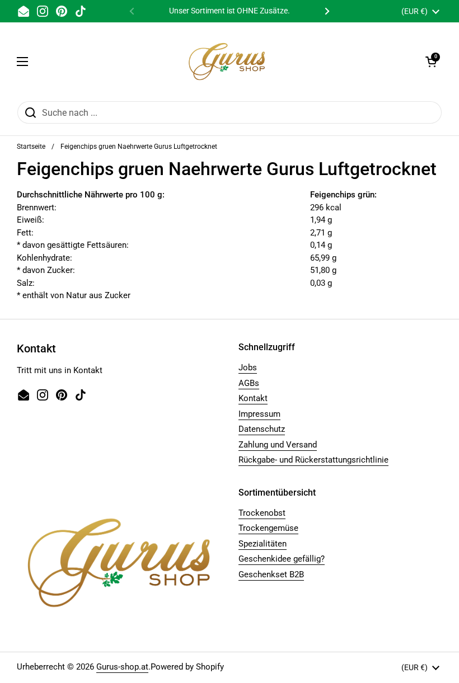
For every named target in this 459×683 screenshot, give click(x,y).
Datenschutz (261, 429)
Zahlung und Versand (277, 445)
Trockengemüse (268, 528)
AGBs (248, 383)
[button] (431, 61)
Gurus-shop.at (122, 667)
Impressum (259, 414)
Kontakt (253, 398)
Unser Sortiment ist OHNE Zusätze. (229, 11)
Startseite (31, 146)
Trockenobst (261, 513)
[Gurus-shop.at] (227, 62)
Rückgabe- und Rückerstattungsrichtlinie (313, 460)
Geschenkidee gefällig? (281, 559)
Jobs (247, 367)
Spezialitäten (262, 544)
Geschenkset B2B (271, 574)
